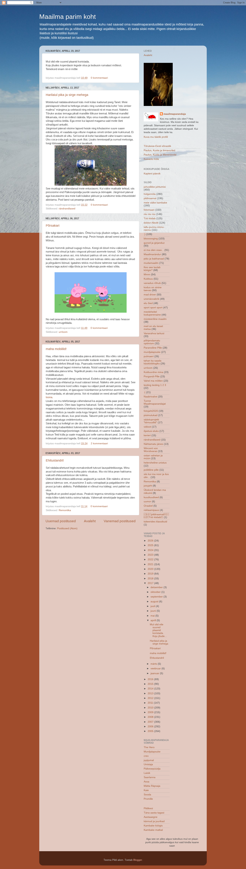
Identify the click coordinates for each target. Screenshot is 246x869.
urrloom (63, 332)
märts (154, 663)
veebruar (156, 668)
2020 (151, 569)
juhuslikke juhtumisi (155, 187)
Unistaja (148, 764)
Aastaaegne (150, 817)
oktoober (156, 592)
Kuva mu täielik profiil (156, 137)
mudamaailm (151, 263)
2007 (151, 721)
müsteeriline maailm (155, 319)
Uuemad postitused (61, 521)
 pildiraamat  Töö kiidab (156, 516)
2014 (151, 688)
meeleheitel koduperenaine (152, 313)
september (157, 596)
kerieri (147, 435)
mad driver (150, 294)
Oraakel (148, 505)
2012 (151, 698)
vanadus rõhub (152, 283)
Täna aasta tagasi (154, 812)
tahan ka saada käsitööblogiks (152, 362)
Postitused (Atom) (67, 528)
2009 (151, 712)
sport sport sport (153, 307)
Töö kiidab (150, 218)
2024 (151, 550)
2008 (151, 717)
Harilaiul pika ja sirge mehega (67, 95)
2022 (151, 559)
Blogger (137, 860)
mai (153, 615)
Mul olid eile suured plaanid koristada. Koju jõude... (158, 630)
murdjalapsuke (152, 352)
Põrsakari (52, 225)
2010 (151, 707)
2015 (151, 684)
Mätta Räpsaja (152, 786)
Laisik (147, 773)
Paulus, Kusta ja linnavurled (159, 150)
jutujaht (148, 485)
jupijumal (149, 760)
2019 (151, 573)
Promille (148, 799)
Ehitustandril (55, 460)
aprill (154, 620)
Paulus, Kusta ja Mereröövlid (160, 154)
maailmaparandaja (175, 114)
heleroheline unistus (155, 462)
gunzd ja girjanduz (154, 243)
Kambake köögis (153, 825)
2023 (151, 554)
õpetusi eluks (151, 431)
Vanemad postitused (120, 521)
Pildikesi (148, 808)
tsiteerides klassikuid (155, 521)
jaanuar (155, 673)
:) (144, 234)
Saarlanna (149, 777)
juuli (153, 606)
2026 (151, 540)
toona (49, 397)
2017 (151, 583)
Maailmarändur (152, 254)
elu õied (148, 303)
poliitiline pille (151, 470)
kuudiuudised (151, 497)
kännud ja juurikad (154, 821)
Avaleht (90, 521)
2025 (151, 545)
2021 (151, 564)
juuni (154, 611)
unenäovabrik (151, 299)
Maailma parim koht (67, 16)
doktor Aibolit (151, 222)
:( (144, 392)
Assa (146, 781)
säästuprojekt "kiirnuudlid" (151, 421)
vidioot (147, 426)
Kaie (146, 790)
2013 (151, 693)
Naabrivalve (150, 396)
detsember (157, 587)
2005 (151, 731)
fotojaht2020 (151, 411)
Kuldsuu (148, 278)
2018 (151, 578)
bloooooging (151, 238)
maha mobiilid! (56, 349)
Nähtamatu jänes (153, 444)
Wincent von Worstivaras (151, 450)
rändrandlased (67, 208)
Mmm (147, 274)
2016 (151, 679)
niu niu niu (149, 214)
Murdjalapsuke (152, 751)
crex (146, 756)
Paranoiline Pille (153, 347)
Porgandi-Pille (152, 376)
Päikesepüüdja (152, 768)
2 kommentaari (99, 443)
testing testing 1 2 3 (155, 385)
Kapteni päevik (152, 173)
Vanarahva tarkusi (154, 333)
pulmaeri (149, 356)
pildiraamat (150, 198)
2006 (151, 726)
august (155, 601)
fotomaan (149, 209)
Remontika (65, 510)
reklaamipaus (151, 510)
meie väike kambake (155, 202)
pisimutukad (150, 415)
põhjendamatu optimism (152, 342)
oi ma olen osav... (154, 250)
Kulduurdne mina (153, 372)
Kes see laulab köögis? (152, 269)
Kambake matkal (153, 830)
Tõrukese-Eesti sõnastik (157, 146)
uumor (147, 501)
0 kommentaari (99, 78)
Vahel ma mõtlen (153, 380)
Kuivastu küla (151, 159)
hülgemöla (150, 194)
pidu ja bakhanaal (154, 258)
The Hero (149, 747)
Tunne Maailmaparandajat (155, 402)
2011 (151, 702)
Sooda (147, 794)
